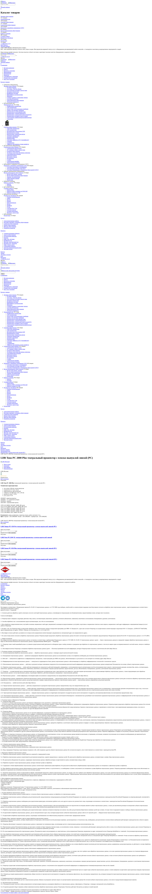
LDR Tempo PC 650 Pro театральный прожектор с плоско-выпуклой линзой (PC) (29, 526)
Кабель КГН (10, 190)
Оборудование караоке (13, 178)
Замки (8, 198)
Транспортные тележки (13, 162)
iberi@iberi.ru (4, 45)
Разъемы (9, 185)
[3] (3, 476)
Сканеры (9, 141)
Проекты (3, 230)
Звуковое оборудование (10, 86)
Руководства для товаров (10, 78)
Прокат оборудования (10, 225)
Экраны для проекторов (13, 177)
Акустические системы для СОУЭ (16, 168)
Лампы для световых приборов (15, 110)
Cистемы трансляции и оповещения (17, 167)
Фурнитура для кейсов (10, 195)
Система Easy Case (12, 208)
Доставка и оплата (6, 254)
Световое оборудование (10, 127)
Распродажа (7, 215)
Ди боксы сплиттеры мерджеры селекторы (18, 152)
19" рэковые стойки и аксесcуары (16, 150)
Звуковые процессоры (13, 92)
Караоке (6, 237)
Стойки (9, 160)
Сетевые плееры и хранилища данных (17, 97)
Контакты (3, 257)
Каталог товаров (5, 82)
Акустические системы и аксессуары (17, 90)
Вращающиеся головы (13, 132)
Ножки (9, 201)
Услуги (2, 218)
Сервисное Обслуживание (11, 223)
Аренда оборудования (10, 235)
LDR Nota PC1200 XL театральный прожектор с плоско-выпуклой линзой (26, 537)
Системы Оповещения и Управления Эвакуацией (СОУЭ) (22, 170)
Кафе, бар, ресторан (9, 239)
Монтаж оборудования (10, 226)
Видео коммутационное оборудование (17, 175)
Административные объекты (11, 233)
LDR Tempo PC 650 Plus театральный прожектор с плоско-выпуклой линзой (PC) (29, 559)
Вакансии (6, 75)
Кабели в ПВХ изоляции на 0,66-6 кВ (17, 191)
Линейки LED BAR (12, 137)
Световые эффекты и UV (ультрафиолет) (18, 140)
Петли (8, 204)
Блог (2, 256)
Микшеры (9, 96)
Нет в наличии (5, 479)
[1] (1, 476)
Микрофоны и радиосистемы (15, 94)
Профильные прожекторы (14, 106)
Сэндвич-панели (11, 209)
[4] (4, 476)
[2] (2, 476)
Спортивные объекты (10, 246)
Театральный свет (8, 104)
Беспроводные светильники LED (16, 131)
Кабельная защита (12, 155)
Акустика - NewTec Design (14, 89)
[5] (6, 476)
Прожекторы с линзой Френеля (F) (16, 113)
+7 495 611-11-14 (5, 56)
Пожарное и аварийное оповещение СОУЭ (15, 165)
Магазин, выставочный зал (11, 242)
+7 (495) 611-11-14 (5, 43)
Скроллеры (10, 119)
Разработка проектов (9, 228)
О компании (4, 65)
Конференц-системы (12, 93)
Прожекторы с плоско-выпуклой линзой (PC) (19, 114)
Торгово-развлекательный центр (12, 247)
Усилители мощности (13, 102)
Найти (2, 273)
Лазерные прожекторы (13, 135)
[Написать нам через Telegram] (4, 2)
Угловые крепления (12, 211)
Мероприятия (7, 72)
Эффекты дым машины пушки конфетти (18, 144)
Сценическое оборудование (11, 147)
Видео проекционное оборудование (13, 172)
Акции (2, 253)
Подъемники (10, 158)
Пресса (6, 69)
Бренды (3, 252)
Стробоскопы (10, 142)
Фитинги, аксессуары (13, 212)
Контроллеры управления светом (16, 134)
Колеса (9, 200)
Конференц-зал (8, 240)
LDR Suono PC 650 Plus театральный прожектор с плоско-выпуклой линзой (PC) (29, 548)
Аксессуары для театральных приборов (17, 109)
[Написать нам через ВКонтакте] (11, 2)
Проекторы (10, 180)
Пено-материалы (11, 202)
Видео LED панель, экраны (14, 174)
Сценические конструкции (14, 148)
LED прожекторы (12, 107)
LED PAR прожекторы (13, 128)
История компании (9, 68)
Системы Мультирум (12, 99)
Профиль (9, 205)
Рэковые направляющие (13, 197)
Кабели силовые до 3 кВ (13, 192)
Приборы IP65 (11, 138)
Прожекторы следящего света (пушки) (17, 116)
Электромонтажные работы (11, 221)
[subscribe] (16, 55)
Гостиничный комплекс (10, 236)
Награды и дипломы (9, 70)
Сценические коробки (13, 161)
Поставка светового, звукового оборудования (16, 222)
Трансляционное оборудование (15, 100)
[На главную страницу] (3, 1)
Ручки (8, 207)
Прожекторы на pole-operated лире (16, 112)
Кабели (9, 184)
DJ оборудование (11, 87)
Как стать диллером (9, 79)
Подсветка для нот (12, 157)
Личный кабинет (5, 7)
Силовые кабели (8, 188)
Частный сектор (8, 249)
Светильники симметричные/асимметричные (19, 117)
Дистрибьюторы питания (14, 154)
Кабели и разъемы (9, 182)
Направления (7, 73)
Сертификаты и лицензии (11, 76)
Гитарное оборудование (13, 151)
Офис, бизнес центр (9, 245)
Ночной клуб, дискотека (10, 243)
